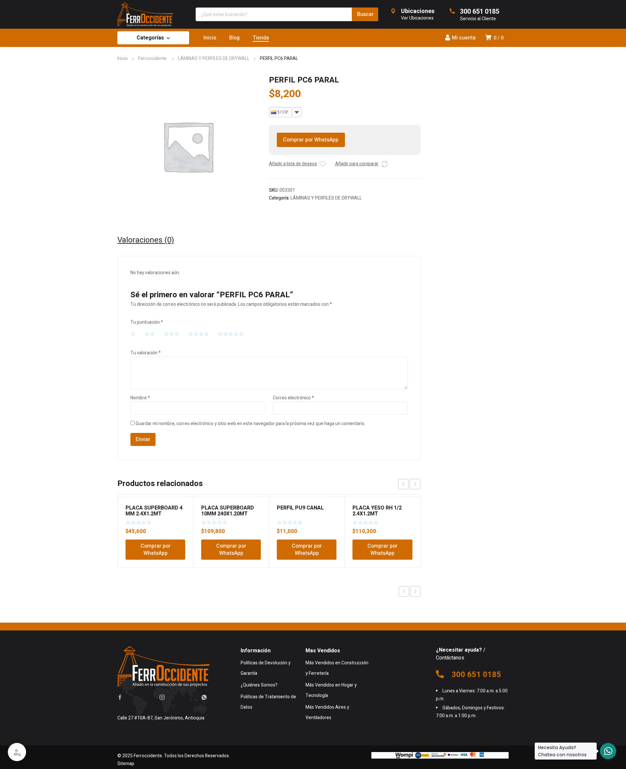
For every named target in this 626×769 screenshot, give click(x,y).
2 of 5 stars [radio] (149, 333)
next (415, 484)
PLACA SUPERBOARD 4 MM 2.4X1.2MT (154, 511)
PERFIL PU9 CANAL (300, 508)
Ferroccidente (153, 58)
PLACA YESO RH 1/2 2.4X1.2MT (377, 511)
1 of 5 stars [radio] (133, 333)
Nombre (140, 397)
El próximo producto (415, 591)
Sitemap (125, 763)
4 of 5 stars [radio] (198, 333)
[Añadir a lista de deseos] (323, 164)
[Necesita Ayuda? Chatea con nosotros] (608, 751)
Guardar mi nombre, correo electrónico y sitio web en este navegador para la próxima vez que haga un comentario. (250, 423)
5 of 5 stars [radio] (231, 333)
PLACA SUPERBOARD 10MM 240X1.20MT (227, 511)
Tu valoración (145, 352)
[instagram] (162, 697)
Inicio (122, 58)
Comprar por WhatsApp (310, 140)
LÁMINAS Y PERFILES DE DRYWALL (213, 58)
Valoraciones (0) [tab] (145, 240)
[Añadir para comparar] (384, 164)
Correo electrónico (293, 397)
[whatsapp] (204, 697)
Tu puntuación (146, 322)
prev (403, 484)
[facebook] (120, 697)
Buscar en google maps (141, 731)
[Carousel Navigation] (409, 484)
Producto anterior (404, 591)
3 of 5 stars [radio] (171, 333)
